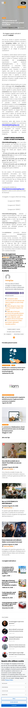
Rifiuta (14, 698)
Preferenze (5, 687)
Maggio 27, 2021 (7, 433)
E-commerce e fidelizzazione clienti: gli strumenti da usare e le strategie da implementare (13, 429)
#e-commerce (7, 334)
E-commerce (6, 365)
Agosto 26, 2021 (7, 403)
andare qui (5, 257)
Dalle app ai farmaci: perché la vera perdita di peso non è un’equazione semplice (14, 313)
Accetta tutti (14, 705)
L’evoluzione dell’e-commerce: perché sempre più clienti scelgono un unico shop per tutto (14, 301)
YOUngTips (22, 27)
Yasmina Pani (8, 508)
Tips (4, 18)
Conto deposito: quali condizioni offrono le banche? (14, 318)
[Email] (23, 293)
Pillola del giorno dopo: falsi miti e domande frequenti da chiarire (14, 308)
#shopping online (19, 334)
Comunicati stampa (8, 395)
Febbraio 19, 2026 (7, 598)
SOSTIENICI (21, 7)
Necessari (4, 683)
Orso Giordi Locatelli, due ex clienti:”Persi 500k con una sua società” (11, 463)
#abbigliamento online (14, 329)
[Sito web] (21, 293)
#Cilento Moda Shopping (13, 331)
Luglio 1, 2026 (6, 576)
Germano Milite (8, 469)
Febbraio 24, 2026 (7, 587)
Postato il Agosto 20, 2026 (10, 506)
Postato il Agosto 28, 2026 (10, 467)
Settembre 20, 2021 (8, 373)
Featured (5, 424)
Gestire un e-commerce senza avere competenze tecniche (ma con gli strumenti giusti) (13, 369)
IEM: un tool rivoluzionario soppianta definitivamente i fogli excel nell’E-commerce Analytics (13, 399)
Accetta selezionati (14, 702)
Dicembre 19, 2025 (7, 608)
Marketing (5, 694)
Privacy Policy (9, 680)
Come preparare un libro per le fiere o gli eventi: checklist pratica (13, 322)
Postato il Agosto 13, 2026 (10, 544)
